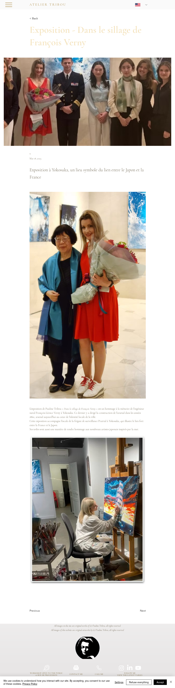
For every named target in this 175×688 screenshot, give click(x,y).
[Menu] (8, 4)
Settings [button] (119, 682)
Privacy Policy (29, 683)
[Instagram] (121, 668)
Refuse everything (139, 682)
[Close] (171, 682)
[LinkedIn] (129, 668)
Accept (160, 682)
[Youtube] (138, 668)
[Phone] (99, 667)
